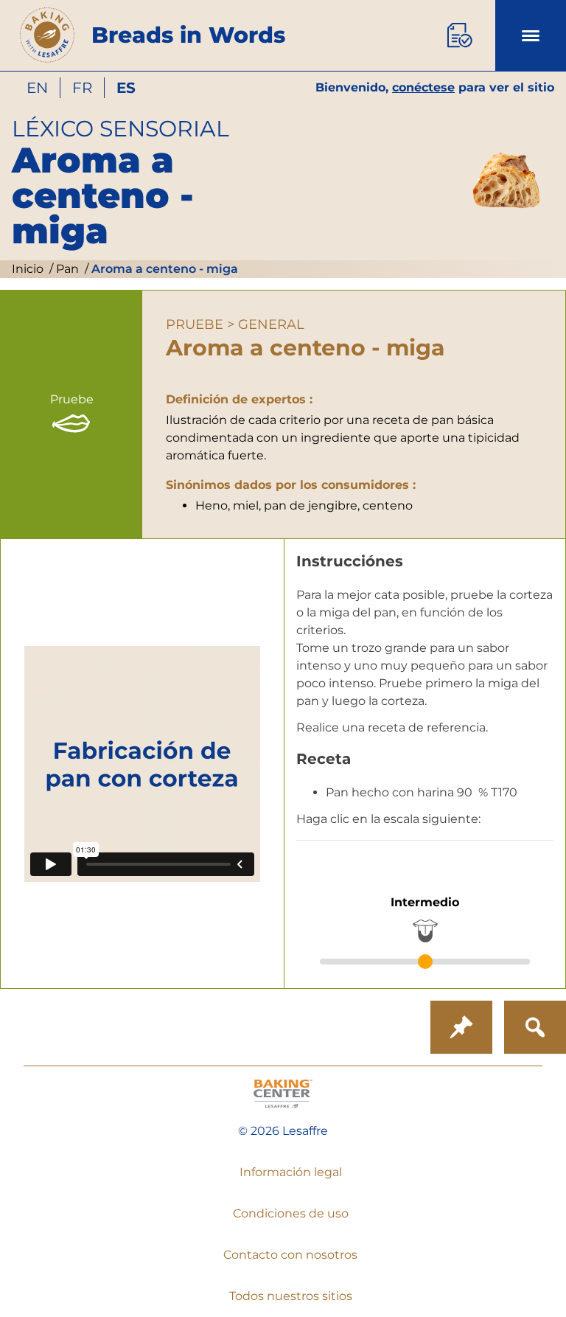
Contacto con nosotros (290, 1255)
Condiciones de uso (291, 1213)
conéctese (423, 87)
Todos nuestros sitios (290, 1296)
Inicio (27, 269)
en (37, 88)
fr (82, 88)
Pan (66, 269)
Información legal (291, 1172)
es (126, 88)
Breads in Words (188, 35)
